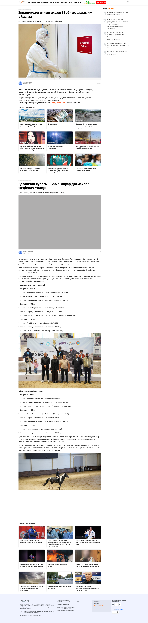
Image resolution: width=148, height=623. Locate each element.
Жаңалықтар (22, 9)
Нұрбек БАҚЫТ (27, 82)
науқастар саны (58, 103)
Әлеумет (28, 9)
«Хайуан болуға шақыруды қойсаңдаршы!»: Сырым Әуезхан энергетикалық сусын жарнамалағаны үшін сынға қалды (117, 24)
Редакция (96, 603)
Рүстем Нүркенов (28, 251)
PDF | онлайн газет (99, 605)
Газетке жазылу (101, 2)
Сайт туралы (97, 601)
